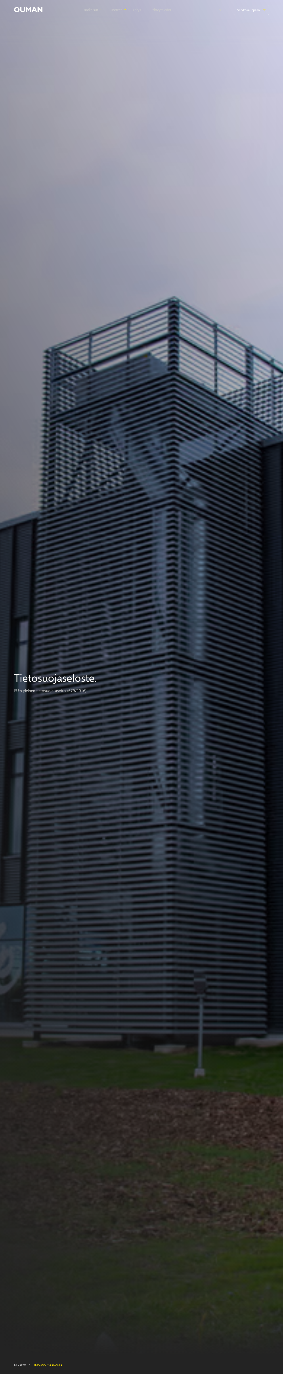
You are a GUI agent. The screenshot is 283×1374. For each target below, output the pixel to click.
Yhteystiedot (161, 9)
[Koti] (28, 9)
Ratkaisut (91, 9)
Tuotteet (115, 9)
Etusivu (20, 1364)
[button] (28, 9)
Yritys (137, 9)
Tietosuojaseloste (47, 1364)
